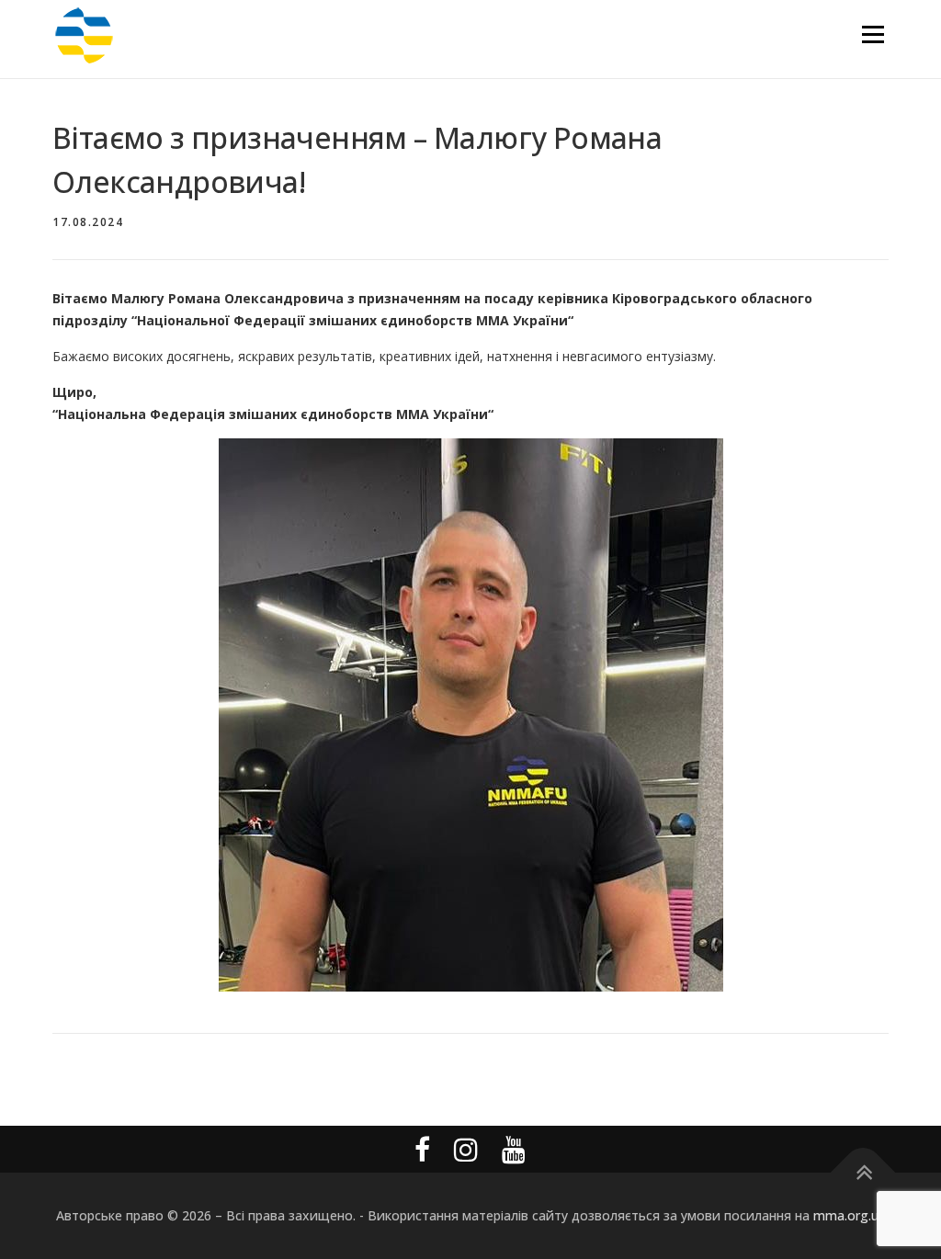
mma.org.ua (849, 1215)
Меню (872, 34)
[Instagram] (466, 1149)
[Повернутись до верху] (863, 1173)
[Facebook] (422, 1149)
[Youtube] (514, 1149)
